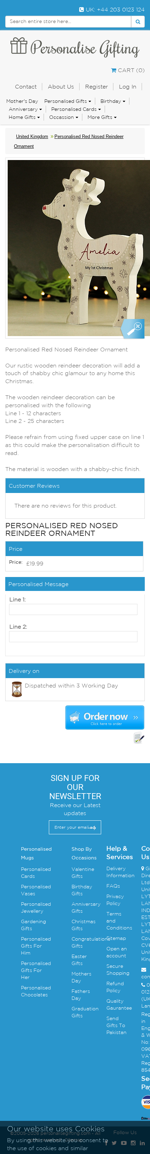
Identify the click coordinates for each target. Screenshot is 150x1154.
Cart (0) (130, 70)
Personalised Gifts (65, 101)
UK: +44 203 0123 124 (114, 9)
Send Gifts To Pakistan (116, 1025)
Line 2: (18, 626)
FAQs (113, 886)
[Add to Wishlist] (139, 738)
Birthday (110, 101)
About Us (61, 86)
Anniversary (23, 109)
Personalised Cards (74, 109)
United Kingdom (32, 136)
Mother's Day (22, 101)
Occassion (61, 117)
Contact (26, 86)
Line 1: (17, 599)
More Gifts (100, 117)
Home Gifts (22, 117)
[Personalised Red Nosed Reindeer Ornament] (132, 329)
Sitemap (116, 938)
